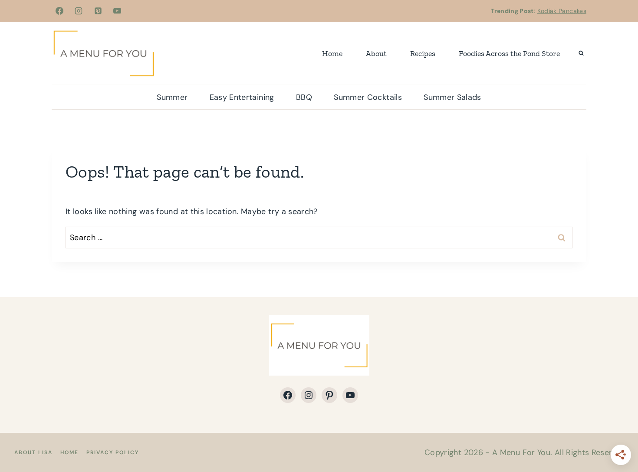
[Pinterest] (98, 11)
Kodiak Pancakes (561, 11)
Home (332, 53)
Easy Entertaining (242, 97)
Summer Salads (452, 97)
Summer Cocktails (368, 97)
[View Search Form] (581, 53)
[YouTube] (117, 11)
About (376, 53)
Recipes (422, 53)
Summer (172, 97)
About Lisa (33, 452)
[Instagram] (78, 11)
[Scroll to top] (617, 438)
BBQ (304, 97)
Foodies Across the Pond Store (509, 53)
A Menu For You (521, 452)
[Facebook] (59, 11)
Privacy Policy (112, 452)
